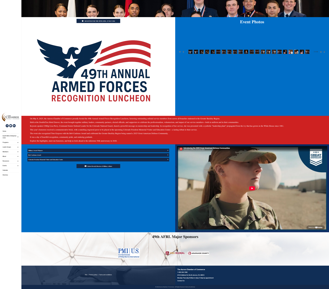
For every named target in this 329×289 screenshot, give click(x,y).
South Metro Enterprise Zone (9, 137)
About (4, 156)
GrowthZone (192, 287)
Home (4, 131)
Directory (5, 175)
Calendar (5, 170)
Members (5, 152)
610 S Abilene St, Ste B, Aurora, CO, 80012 (190, 275)
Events (5, 166)
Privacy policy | (94, 275)
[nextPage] (324, 52)
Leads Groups (7, 147)
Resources (6, 161)
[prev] (181, 40)
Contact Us (181, 281)
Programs (5, 142)
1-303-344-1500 (182, 272)
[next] (323, 40)
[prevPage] (183, 52)
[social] (180, 52)
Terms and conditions (105, 275)
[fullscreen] (321, 52)
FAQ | (87, 275)
